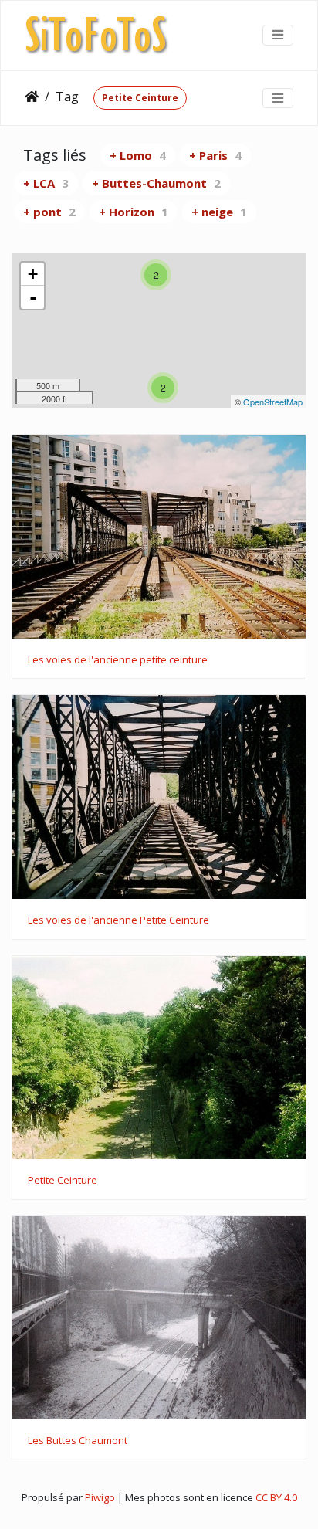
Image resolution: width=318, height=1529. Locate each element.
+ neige (219, 211)
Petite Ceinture (140, 97)
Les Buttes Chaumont (77, 1441)
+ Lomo (138, 155)
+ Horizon (133, 211)
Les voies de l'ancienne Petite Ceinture (118, 920)
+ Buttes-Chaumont (156, 183)
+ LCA (46, 183)
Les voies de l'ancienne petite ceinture (118, 660)
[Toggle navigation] (277, 35)
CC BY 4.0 (276, 1497)
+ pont (49, 211)
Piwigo (100, 1497)
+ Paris (215, 155)
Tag (67, 96)
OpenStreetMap (273, 401)
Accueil (32, 96)
